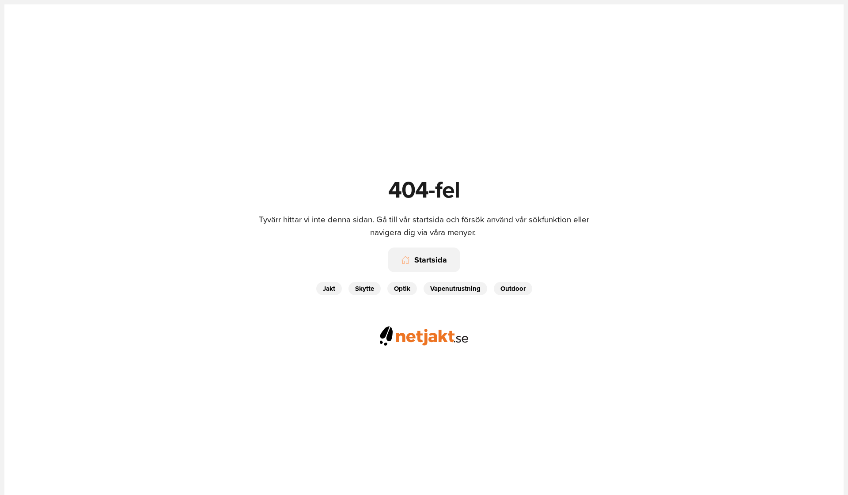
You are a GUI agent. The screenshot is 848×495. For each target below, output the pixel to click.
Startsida (430, 260)
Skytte (364, 288)
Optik (402, 288)
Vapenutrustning (455, 288)
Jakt (329, 288)
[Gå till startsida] (424, 334)
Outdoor (513, 288)
